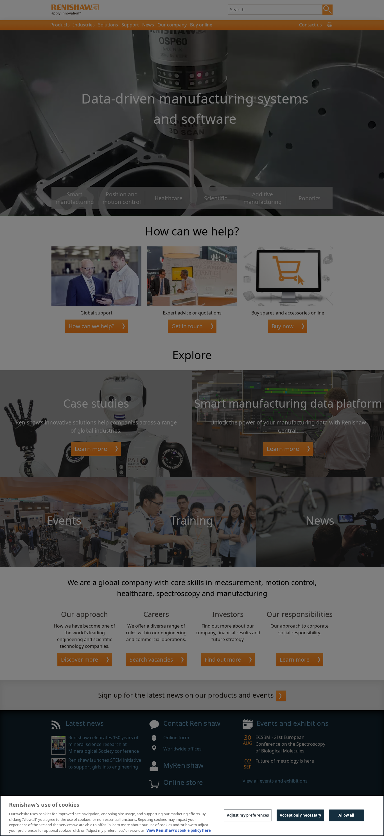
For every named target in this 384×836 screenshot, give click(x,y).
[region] (192, 816)
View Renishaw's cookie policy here (178, 830)
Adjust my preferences (248, 815)
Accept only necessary (300, 815)
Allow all (346, 815)
